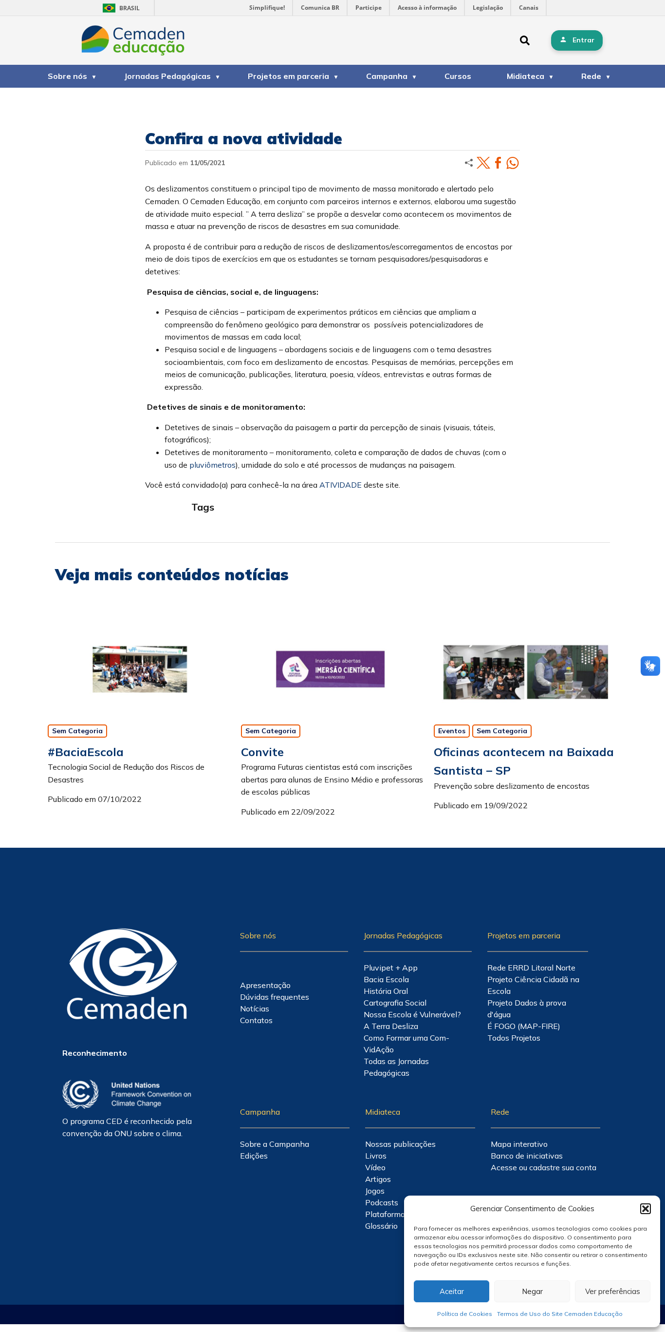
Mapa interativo (519, 1144)
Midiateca (525, 76)
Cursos (457, 76)
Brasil (119, 8)
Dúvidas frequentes (274, 997)
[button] (645, 1209)
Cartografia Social (395, 1003)
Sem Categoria (77, 730)
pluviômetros (212, 465)
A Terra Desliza (391, 1026)
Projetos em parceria (288, 76)
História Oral (386, 991)
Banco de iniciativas (527, 1156)
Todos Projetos (513, 1038)
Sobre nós (67, 76)
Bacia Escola (386, 979)
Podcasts (381, 1202)
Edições (254, 1156)
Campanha (386, 76)
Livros (376, 1156)
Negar (532, 1291)
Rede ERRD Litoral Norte (531, 967)
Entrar (583, 40)
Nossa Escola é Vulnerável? (412, 1014)
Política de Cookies (464, 1313)
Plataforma (385, 1214)
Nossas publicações (400, 1144)
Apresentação (265, 985)
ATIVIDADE (340, 485)
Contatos (256, 1020)
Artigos (378, 1179)
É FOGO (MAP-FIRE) (523, 1026)
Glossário (381, 1226)
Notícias (254, 1008)
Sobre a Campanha (274, 1144)
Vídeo (375, 1167)
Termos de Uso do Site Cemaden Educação (560, 1313)
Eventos (451, 730)
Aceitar (452, 1291)
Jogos (375, 1191)
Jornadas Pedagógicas (167, 76)
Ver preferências (612, 1291)
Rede (591, 76)
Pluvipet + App (391, 967)
